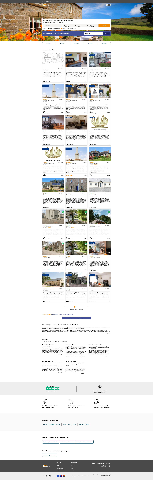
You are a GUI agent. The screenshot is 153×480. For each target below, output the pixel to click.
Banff (69, 424)
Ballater (64, 424)
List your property (60, 468)
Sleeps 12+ (76, 43)
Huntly (87, 424)
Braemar (74, 424)
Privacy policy (73, 463)
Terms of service (74, 462)
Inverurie (45, 424)
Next (88, 306)
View (62, 81)
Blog (72, 466)
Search (104, 25)
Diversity (58, 463)
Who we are (59, 462)
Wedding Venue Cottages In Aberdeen (84, 441)
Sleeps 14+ (90, 43)
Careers (58, 465)
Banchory (58, 424)
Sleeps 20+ (104, 43)
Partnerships (59, 466)
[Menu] (108, 5)
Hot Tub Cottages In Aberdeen (67, 441)
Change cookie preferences (61, 469)
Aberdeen (52, 424)
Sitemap (72, 469)
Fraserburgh (81, 424)
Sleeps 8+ (49, 43)
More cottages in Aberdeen (76, 317)
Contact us (73, 465)
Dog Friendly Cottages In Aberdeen (50, 441)
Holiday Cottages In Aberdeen (49, 455)
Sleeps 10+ (62, 43)
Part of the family (46, 1)
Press (72, 468)
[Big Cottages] (46, 5)
